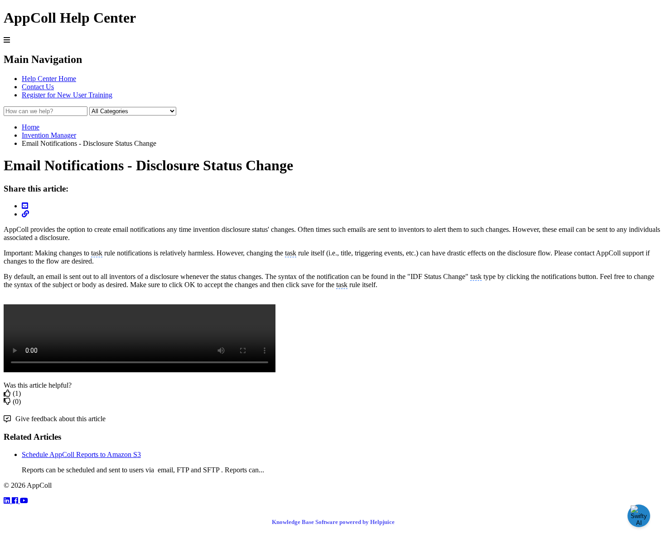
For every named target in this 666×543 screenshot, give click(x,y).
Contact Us (38, 87)
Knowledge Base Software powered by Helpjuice (333, 522)
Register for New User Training (67, 95)
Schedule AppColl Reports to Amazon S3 (81, 454)
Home (30, 127)
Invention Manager (49, 135)
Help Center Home (49, 78)
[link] (8, 501)
